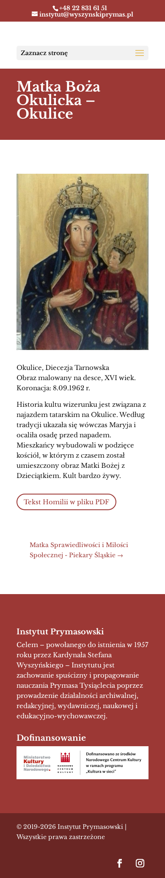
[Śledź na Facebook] (119, 863)
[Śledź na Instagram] (140, 863)
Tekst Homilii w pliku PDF (66, 502)
